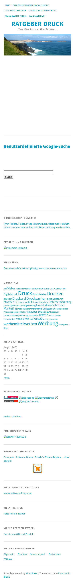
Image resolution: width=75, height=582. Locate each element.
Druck (25, 293)
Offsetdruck (48, 308)
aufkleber (9, 288)
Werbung (48, 323)
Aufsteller (20, 289)
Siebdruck (54, 312)
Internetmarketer (40, 302)
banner (28, 289)
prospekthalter (19, 312)
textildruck (33, 315)
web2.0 (20, 318)
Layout (40, 305)
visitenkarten (9, 319)
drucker (8, 298)
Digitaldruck (10, 294)
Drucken (55, 293)
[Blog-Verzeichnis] (11, 397)
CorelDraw (60, 288)
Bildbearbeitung (40, 288)
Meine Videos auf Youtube (17, 493)
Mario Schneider (54, 305)
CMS (52, 289)
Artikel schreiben (12, 416)
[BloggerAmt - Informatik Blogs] (44, 397)
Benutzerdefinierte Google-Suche (31, 5)
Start (7, 5)
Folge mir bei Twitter (14, 513)
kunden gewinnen (11, 305)
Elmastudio (64, 573)
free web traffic (23, 302)
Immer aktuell (37, 554)
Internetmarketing (60, 302)
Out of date (55, 554)
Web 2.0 (29, 319)
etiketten (9, 302)
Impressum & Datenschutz (42, 10)
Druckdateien (39, 294)
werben (30, 324)
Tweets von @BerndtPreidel (18, 534)
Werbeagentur (36, 16)
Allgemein (9, 554)
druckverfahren (55, 298)
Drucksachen (36, 298)
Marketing (10, 308)
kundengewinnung (28, 305)
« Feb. (7, 377)
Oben (7, 577)
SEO (47, 311)
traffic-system (54, 315)
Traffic (43, 315)
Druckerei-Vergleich (15, 10)
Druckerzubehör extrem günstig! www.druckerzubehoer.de (35, 268)
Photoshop (8, 312)
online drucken (61, 309)
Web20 (38, 318)
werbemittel (14, 324)
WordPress (31, 573)
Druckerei (19, 298)
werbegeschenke (50, 319)
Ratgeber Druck (37, 24)
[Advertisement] (37, 95)
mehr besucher (24, 309)
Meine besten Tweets (16, 16)
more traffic (36, 309)
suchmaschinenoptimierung (16, 315)
